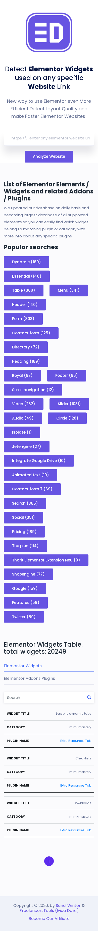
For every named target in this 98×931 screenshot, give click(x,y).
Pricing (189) (24, 531)
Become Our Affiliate (49, 918)
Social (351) (23, 517)
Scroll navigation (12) (33, 389)
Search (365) (25, 503)
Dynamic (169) (26, 262)
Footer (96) (66, 375)
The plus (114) (25, 545)
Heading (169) (26, 361)
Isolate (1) (22, 432)
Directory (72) (25, 347)
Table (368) (23, 290)
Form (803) (23, 318)
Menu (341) (69, 290)
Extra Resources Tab (75, 741)
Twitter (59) (24, 616)
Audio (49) (23, 418)
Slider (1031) (69, 403)
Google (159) (25, 588)
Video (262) (23, 403)
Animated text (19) (30, 474)
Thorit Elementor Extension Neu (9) (46, 559)
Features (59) (25, 602)
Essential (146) (26, 276)
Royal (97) (22, 375)
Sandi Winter (68, 905)
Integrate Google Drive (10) (39, 460)
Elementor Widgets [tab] (23, 666)
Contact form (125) (31, 332)
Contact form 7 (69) (32, 489)
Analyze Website (49, 156)
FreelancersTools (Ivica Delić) (49, 910)
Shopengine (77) (28, 574)
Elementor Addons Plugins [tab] (29, 678)
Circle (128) (67, 418)
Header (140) (25, 304)
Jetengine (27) (26, 446)
